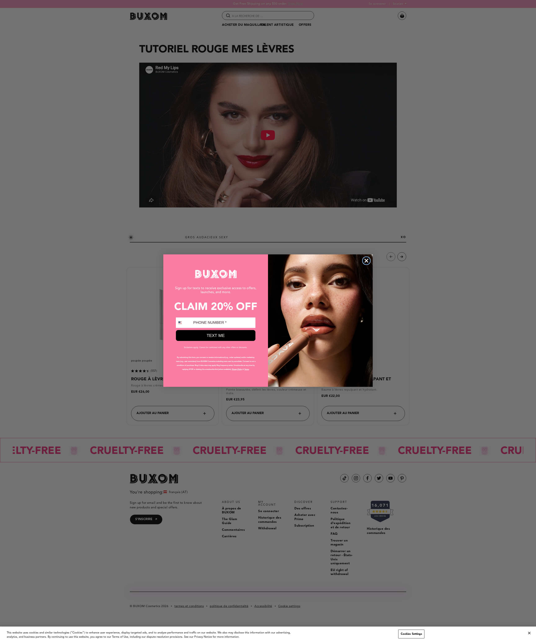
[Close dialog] (366, 260)
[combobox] (183, 323)
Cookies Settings (411, 634)
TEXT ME (216, 335)
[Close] (529, 633)
